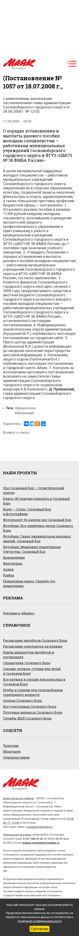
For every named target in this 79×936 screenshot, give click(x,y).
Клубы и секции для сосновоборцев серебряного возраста (33, 692)
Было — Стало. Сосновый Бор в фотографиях (27, 511)
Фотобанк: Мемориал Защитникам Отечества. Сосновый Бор (32, 549)
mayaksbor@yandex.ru (39, 826)
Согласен (39, 928)
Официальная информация (25, 410)
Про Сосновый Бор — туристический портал (33, 490)
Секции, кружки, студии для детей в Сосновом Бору (32, 671)
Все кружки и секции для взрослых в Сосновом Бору (34, 681)
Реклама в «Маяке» (18, 613)
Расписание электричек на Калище (33, 646)
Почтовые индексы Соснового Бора (32, 712)
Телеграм (11, 745)
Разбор (8, 575)
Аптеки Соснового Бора (22, 700)
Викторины (12, 563)
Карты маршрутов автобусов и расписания (28, 654)
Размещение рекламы (17, 834)
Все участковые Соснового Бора (29, 706)
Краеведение (14, 557)
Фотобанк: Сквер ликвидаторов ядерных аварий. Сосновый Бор (37, 538)
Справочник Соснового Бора (26, 663)
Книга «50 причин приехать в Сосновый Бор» (36, 500)
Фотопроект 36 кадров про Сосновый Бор (37, 520)
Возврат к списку (16, 432)
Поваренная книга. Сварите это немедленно (29, 583)
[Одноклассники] (37, 423)
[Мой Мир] (43, 423)
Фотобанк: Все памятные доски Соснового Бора (38, 528)
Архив (8, 569)
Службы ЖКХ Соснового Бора (27, 718)
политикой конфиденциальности (40, 921)
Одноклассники (16, 757)
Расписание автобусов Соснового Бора (35, 640)
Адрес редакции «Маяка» (18, 798)
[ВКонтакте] (26, 423)
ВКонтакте (12, 751)
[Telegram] (32, 423)
